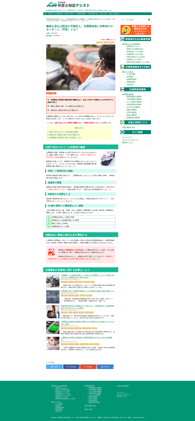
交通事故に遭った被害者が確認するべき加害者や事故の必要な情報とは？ (88, 291)
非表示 (81, 128)
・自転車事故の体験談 (133, 104)
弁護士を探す (103, 13)
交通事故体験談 (127, 94)
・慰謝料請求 (130, 82)
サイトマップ (127, 137)
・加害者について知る (133, 59)
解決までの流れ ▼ (70, 13)
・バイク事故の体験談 (133, 102)
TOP (45, 13)
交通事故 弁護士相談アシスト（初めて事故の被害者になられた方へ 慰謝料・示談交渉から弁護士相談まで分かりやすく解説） (94, 417)
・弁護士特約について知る (135, 57)
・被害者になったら (132, 46)
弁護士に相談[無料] (114, 13)
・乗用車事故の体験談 (133, 96)
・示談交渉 (129, 84)
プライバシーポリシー (130, 140)
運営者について (127, 142)
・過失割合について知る (134, 51)
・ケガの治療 (130, 74)
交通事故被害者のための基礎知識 (76, 19)
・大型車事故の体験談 (133, 99)
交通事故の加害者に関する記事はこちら (64, 138)
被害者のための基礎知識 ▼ (55, 13)
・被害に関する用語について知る (137, 62)
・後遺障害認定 (131, 79)
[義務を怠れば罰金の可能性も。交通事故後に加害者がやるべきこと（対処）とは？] (105, 366)
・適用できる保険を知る (134, 49)
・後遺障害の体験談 (132, 117)
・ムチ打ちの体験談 (132, 107)
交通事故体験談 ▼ (82, 13)
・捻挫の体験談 (131, 109)
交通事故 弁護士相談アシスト (56, 19)
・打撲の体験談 (131, 112)
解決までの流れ (127, 72)
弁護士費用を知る (93, 13)
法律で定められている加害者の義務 (62, 132)
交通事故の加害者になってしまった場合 (99, 19)
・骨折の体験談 (131, 115)
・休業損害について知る (134, 54)
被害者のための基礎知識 (131, 44)
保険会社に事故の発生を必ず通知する (63, 135)
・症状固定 (129, 76)
